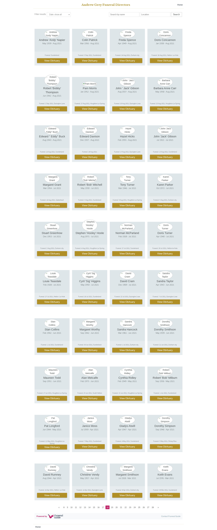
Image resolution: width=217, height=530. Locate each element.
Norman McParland (127, 233)
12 (80, 507)
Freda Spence (127, 40)
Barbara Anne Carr (165, 88)
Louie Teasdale (52, 281)
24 (135, 507)
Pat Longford (52, 426)
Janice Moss (89, 426)
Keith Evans (165, 474)
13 (85, 507)
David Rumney (52, 474)
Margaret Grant (52, 184)
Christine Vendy (89, 474)
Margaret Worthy (90, 329)
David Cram (127, 281)
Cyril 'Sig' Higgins (89, 281)
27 (148, 507)
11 (76, 507)
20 (117, 507)
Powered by (42, 516)
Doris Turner (164, 233)
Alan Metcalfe (89, 377)
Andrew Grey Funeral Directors (106, 5)
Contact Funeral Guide (170, 516)
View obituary (52, 60)
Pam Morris (90, 88)
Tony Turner (127, 184)
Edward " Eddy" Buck (52, 136)
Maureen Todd (52, 377)
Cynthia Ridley (127, 377)
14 (89, 507)
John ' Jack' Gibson (127, 88)
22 (126, 507)
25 (139, 507)
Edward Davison (90, 136)
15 (94, 507)
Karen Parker (165, 184)
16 (98, 507)
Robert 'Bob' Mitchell (89, 184)
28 (153, 507)
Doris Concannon (165, 40)
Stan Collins (52, 329)
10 (71, 507)
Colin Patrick (89, 40)
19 (112, 507)
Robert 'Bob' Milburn (165, 377)
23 (130, 507)
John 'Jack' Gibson (165, 136)
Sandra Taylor (165, 281)
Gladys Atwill (127, 426)
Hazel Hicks (127, 136)
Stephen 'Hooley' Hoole (89, 233)
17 (103, 507)
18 (107, 507)
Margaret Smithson (127, 474)
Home (180, 5)
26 (144, 507)
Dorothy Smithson (165, 329)
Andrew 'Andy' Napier (52, 40)
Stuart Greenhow (52, 233)
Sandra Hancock (127, 329)
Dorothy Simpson (164, 426)
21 (121, 507)
